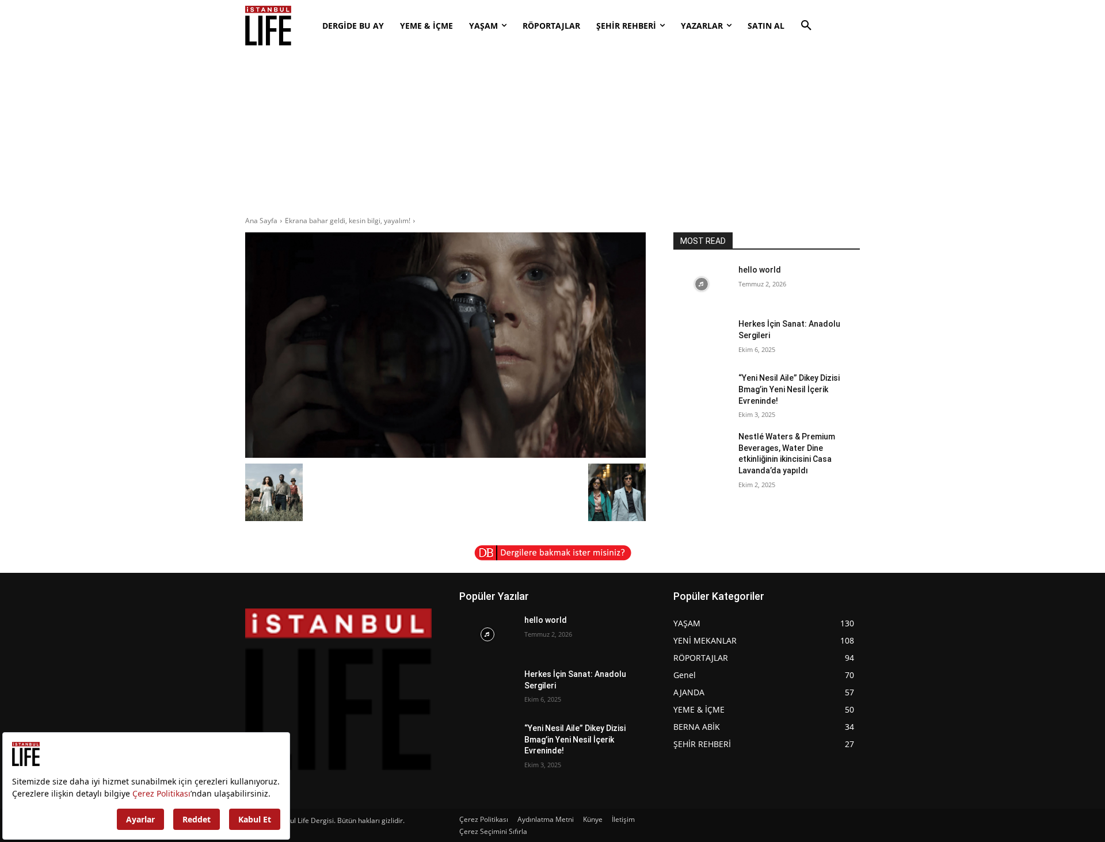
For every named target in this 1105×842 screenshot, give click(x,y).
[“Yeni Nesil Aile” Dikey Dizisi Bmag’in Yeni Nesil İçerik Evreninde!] (701, 392)
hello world (759, 269)
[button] (806, 26)
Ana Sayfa (261, 220)
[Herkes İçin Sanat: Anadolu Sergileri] (701, 338)
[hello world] (701, 284)
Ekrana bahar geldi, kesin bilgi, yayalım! (347, 220)
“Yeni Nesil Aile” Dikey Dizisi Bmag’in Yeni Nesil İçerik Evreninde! (789, 389)
